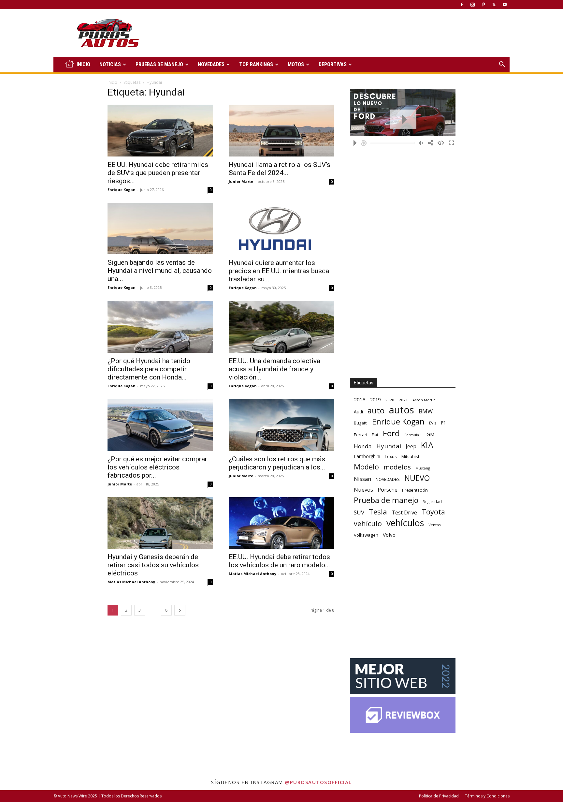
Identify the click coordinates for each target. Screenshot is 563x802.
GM (430, 434)
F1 (443, 423)
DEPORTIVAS (333, 64)
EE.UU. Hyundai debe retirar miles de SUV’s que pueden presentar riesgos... (158, 173)
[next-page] (179, 610)
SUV (359, 512)
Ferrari (360, 435)
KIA (427, 445)
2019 (375, 399)
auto (376, 410)
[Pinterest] (483, 4)
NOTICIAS (110, 64)
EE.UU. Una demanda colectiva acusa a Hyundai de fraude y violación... (274, 369)
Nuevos (363, 489)
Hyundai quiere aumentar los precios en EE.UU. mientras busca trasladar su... (279, 271)
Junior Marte (241, 181)
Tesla (378, 511)
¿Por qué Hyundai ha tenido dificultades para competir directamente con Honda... (149, 369)
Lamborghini (367, 456)
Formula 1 (413, 435)
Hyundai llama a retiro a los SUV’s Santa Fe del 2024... (279, 169)
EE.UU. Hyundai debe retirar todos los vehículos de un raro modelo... (279, 561)
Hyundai (388, 446)
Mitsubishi (411, 456)
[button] (502, 65)
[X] (494, 4)
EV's (432, 423)
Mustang (422, 468)
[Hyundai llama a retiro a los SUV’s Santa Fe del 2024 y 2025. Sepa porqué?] (281, 130)
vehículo (368, 523)
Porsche (387, 489)
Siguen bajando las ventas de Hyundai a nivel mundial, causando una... (160, 271)
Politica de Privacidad (439, 796)
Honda (363, 446)
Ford (391, 433)
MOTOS (296, 64)
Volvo (389, 534)
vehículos (405, 522)
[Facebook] (462, 4)
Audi (358, 411)
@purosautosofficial (318, 782)
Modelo (366, 466)
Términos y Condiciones (487, 796)
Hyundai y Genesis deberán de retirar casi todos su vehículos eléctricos (153, 565)
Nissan (362, 478)
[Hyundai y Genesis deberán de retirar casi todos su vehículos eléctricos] (160, 523)
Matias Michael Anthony (131, 581)
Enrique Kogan (122, 189)
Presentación (415, 490)
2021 (403, 399)
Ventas (434, 524)
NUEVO (417, 478)
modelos (397, 467)
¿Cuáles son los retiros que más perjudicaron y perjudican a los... (277, 463)
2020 (389, 399)
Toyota (433, 511)
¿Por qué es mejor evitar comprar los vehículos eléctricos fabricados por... (157, 467)
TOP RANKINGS (256, 64)
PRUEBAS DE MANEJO (159, 64)
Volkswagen (366, 535)
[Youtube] (505, 4)
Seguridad (432, 501)
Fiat (375, 435)
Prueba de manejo (386, 500)
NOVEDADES (211, 64)
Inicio (112, 82)
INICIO (83, 64)
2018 (360, 399)
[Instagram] (472, 4)
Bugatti (361, 423)
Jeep (411, 446)
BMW (426, 411)
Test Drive (404, 512)
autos (401, 410)
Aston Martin (424, 399)
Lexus (391, 456)
